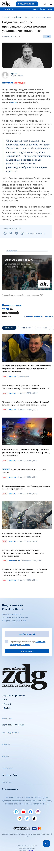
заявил (13, 102)
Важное (12, 377)
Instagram (38, 811)
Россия (26, 328)
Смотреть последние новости (37, 317)
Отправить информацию (13, 695)
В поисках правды (10, 789)
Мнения (6, 745)
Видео (5, 756)
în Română (6, 704)
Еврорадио (19, 82)
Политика (7, 783)
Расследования (10, 732)
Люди (15, 775)
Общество (7, 768)
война (9, 328)
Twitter (27, 818)
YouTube (23, 811)
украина (43, 328)
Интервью (6, 775)
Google (19, 818)
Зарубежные (17, 17)
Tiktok (34, 818)
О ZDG (5, 699)
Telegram (16, 811)
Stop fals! (19, 725)
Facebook (30, 811)
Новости (7, 718)
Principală (5, 17)
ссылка (8, 273)
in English (6, 708)
